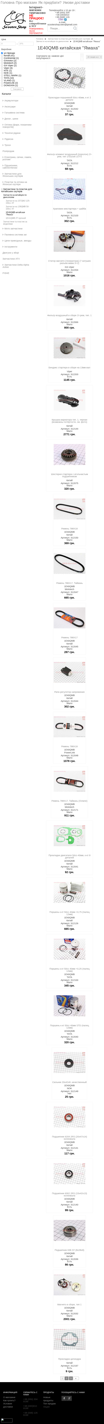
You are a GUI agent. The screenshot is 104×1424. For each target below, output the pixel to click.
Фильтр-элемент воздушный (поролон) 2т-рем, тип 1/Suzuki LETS (69, 155)
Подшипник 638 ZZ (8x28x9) (69, 1250)
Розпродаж (8, 151)
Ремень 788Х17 (69, 637)
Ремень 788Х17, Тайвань (69, 583)
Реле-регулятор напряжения (69, 692)
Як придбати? (50, 3)
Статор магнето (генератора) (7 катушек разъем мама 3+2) (69, 262)
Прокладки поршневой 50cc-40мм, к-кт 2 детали (69, 98)
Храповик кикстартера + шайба (69, 208)
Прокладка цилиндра (69, 1359)
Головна (7, 3)
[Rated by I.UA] (6, 1421)
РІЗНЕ (6, 273)
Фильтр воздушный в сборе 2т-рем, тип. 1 (69, 315)
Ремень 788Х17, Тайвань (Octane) (69, 801)
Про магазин (26, 3)
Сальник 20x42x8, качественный (69, 1082)
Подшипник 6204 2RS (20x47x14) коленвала (69, 1137)
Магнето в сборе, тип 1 (69, 1304)
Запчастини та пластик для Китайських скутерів (69, 39)
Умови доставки (76, 3)
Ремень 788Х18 (69, 528)
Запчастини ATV (11, 259)
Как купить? (9, 1400)
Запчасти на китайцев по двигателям (52, 41)
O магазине (9, 1397)
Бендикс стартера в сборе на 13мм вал (69, 367)
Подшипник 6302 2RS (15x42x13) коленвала (69, 1194)
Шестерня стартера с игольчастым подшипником (69, 475)
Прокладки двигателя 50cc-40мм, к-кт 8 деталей (69, 856)
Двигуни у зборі (11, 253)
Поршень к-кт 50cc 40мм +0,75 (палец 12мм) (69, 913)
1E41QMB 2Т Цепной (16, 218)
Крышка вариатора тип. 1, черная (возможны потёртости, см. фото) (69, 420)
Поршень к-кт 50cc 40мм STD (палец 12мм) (69, 1026)
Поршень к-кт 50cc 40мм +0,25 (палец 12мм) (69, 970)
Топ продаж (49, 1403)
